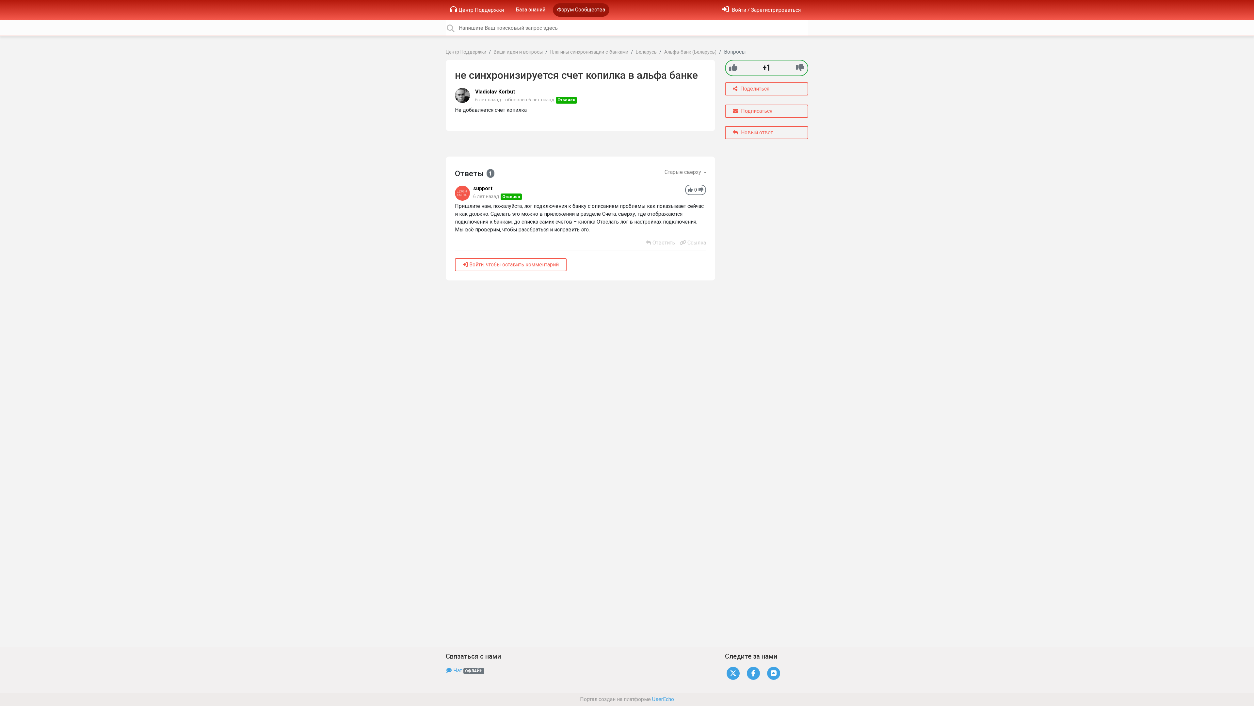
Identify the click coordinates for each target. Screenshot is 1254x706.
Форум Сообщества (581, 10)
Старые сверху (683, 172)
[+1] (733, 68)
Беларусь (646, 52)
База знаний (530, 10)
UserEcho (663, 699)
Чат (467, 670)
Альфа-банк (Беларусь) (690, 52)
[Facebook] (753, 673)
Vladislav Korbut (495, 92)
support (482, 188)
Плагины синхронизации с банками (589, 52)
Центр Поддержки (481, 10)
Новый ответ (756, 132)
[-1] (800, 68)
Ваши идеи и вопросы (518, 52)
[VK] (773, 673)
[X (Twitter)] (733, 673)
